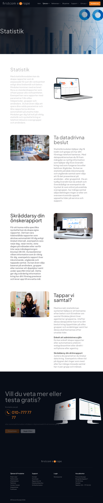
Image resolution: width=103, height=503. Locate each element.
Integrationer (14, 487)
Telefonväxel (14, 479)
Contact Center (15, 485)
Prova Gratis (12, 431)
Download (35, 479)
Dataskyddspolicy (37, 483)
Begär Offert (27, 431)
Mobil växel (13, 477)
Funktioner (13, 489)
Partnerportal (58, 477)
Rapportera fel (36, 481)
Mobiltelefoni (14, 481)
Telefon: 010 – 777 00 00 (83, 485)
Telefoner (13, 483)
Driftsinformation (37, 485)
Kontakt (34, 477)
